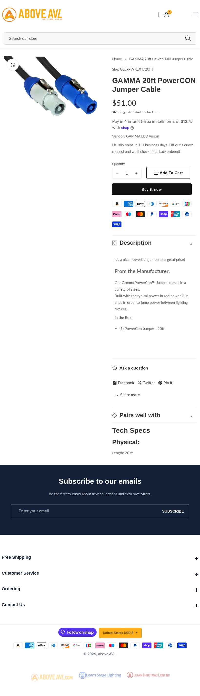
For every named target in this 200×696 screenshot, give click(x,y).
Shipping (118, 112)
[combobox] (100, 38)
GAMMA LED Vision (142, 136)
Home (117, 59)
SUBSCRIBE (173, 511)
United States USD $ (118, 633)
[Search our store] (188, 38)
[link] (52, 678)
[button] (154, 415)
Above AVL (107, 654)
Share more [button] (130, 394)
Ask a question (134, 367)
